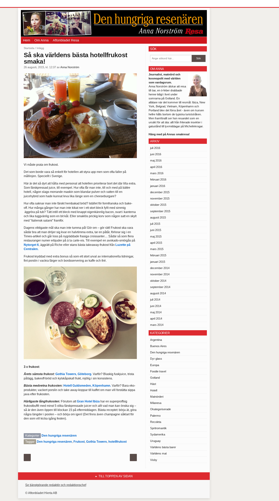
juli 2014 (155, 299)
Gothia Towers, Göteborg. (73, 374)
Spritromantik (158, 428)
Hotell (153, 390)
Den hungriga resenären (59, 435)
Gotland (155, 377)
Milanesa (155, 402)
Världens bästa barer (163, 447)
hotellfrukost (117, 441)
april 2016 (156, 167)
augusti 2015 (158, 217)
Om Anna (41, 40)
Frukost (79, 441)
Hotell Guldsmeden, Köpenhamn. (87, 385)
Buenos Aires (158, 346)
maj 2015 (156, 236)
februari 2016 (158, 179)
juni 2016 (155, 154)
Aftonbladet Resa (66, 40)
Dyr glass (156, 358)
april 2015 (156, 242)
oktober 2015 (158, 204)
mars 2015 (156, 249)
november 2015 (159, 198)
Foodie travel (158, 371)
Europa (154, 365)
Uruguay (155, 440)
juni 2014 (155, 306)
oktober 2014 (158, 280)
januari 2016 (157, 186)
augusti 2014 (158, 293)
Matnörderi (156, 396)
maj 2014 (156, 312)
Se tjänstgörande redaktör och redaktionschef (55, 485)
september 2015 (160, 211)
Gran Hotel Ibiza (88, 401)
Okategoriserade (160, 409)
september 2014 (160, 287)
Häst (153, 383)
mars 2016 (156, 173)
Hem (26, 40)
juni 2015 (155, 230)
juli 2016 (155, 148)
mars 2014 (156, 324)
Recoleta (155, 421)
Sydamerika (157, 434)
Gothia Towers (96, 441)
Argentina (156, 339)
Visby (153, 459)
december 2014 (159, 268)
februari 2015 (158, 255)
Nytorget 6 (31, 244)
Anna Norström (69, 67)
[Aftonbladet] (35, 4)
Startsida (29, 48)
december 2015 (159, 192)
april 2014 (156, 318)
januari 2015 (157, 261)
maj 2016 (156, 160)
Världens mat (158, 453)
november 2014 (159, 274)
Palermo (155, 415)
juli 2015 (155, 223)
